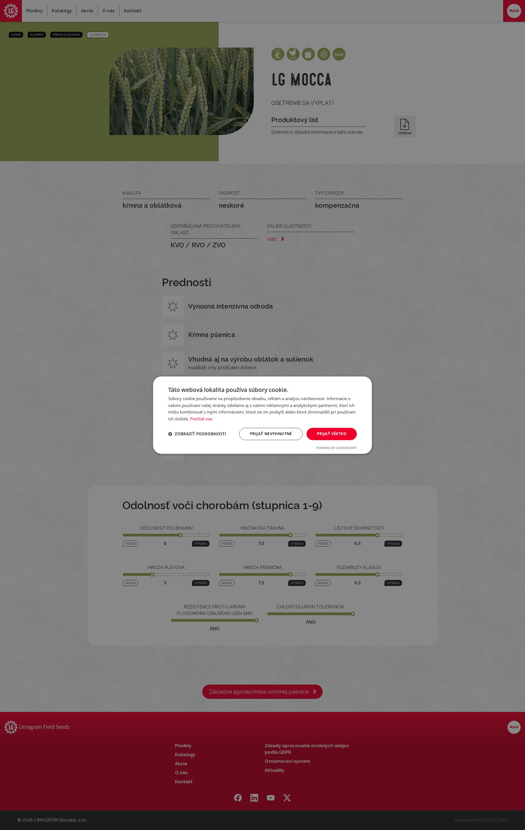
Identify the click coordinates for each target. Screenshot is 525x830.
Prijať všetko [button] (331, 433)
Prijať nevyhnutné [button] (271, 433)
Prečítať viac (201, 419)
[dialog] (262, 415)
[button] (197, 434)
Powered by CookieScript (336, 448)
